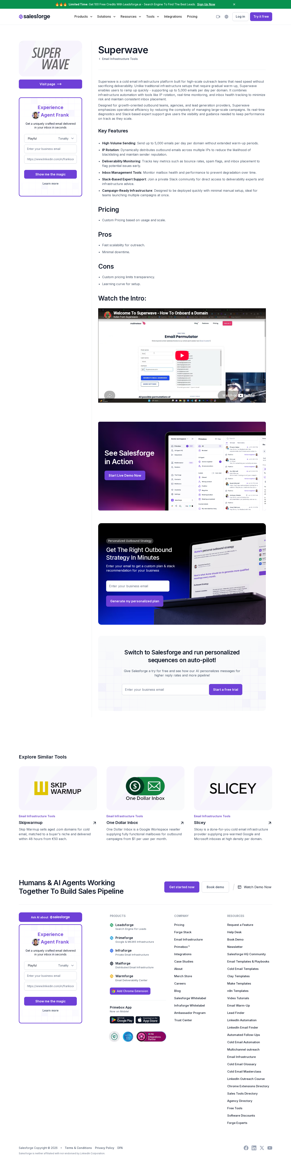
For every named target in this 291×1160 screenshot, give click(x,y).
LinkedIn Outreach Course (246, 1079)
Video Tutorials (238, 998)
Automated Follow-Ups (243, 1035)
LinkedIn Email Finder (242, 1027)
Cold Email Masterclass (244, 1071)
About (178, 969)
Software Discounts (241, 1115)
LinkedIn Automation (242, 1020)
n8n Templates (237, 991)
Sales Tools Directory (242, 1093)
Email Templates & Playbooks (248, 961)
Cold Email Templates (243, 969)
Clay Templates (238, 976)
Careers (180, 983)
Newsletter (235, 947)
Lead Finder (235, 1013)
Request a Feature (240, 925)
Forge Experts (237, 1123)
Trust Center (183, 1020)
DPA (120, 1147)
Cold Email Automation (243, 1042)
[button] (83, 16)
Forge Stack (182, 932)
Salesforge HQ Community (246, 954)
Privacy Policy (104, 1147)
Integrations (173, 16)
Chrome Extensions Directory (248, 1086)
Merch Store (183, 976)
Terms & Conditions (78, 1147)
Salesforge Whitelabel (190, 998)
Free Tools (234, 1108)
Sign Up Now (206, 4)
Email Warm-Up (238, 1005)
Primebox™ (182, 947)
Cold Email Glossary (241, 1064)
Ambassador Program (190, 1013)
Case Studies (183, 961)
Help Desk (234, 932)
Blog (177, 991)
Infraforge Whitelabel (189, 1005)
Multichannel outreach (243, 1049)
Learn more (51, 183)
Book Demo (235, 939)
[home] (34, 16)
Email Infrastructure (188, 939)
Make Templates (239, 983)
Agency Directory (239, 1101)
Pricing (192, 16)
